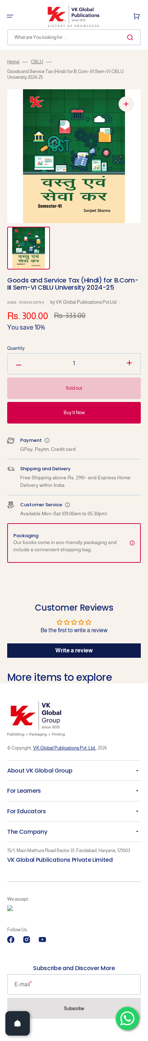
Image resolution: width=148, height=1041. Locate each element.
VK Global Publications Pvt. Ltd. (64, 748)
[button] (10, 16)
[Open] (17, 1023)
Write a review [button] (74, 650)
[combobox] (74, 37)
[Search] (131, 37)
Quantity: (16, 348)
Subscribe (74, 1008)
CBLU (37, 61)
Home (13, 61)
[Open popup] (47, 440)
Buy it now (74, 412)
